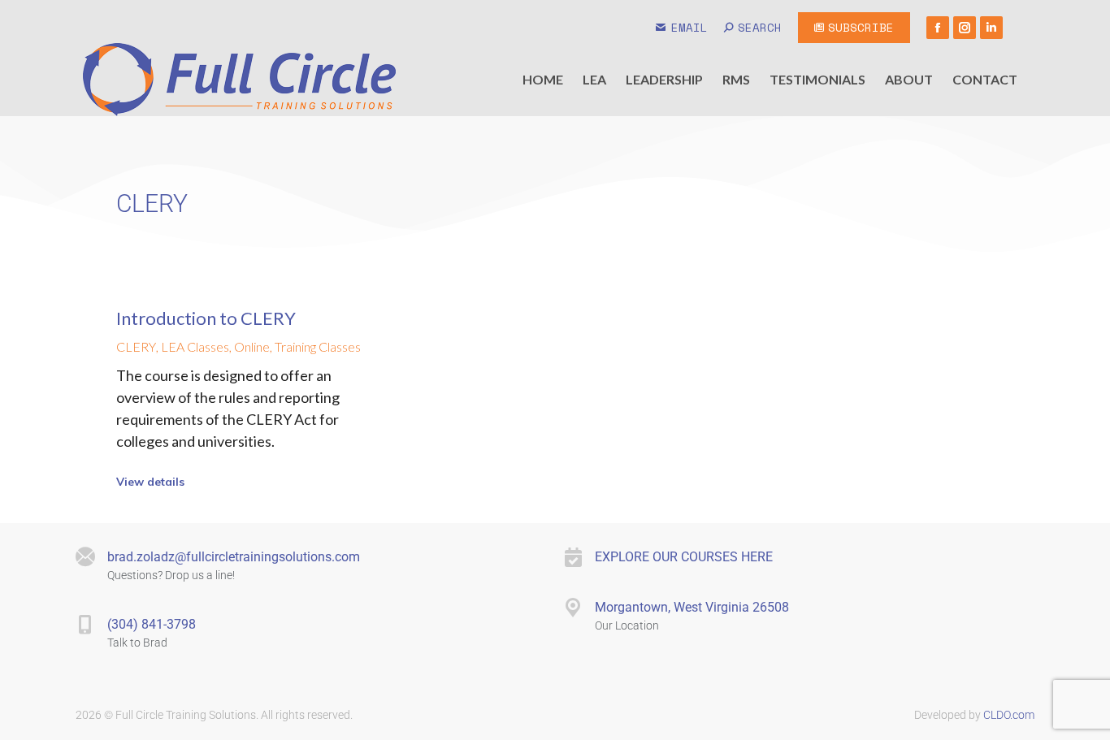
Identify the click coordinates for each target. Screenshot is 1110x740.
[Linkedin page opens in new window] (991, 27)
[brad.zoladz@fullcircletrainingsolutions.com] (85, 557)
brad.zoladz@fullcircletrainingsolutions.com (233, 557)
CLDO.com (1007, 714)
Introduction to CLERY (206, 318)
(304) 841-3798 (151, 624)
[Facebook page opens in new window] (937, 27)
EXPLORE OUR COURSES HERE (684, 557)
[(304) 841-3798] (85, 624)
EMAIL (689, 27)
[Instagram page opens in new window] (964, 27)
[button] (221, 10)
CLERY (136, 346)
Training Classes (318, 346)
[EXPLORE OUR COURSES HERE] (573, 557)
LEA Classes (195, 346)
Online (252, 346)
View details (150, 481)
